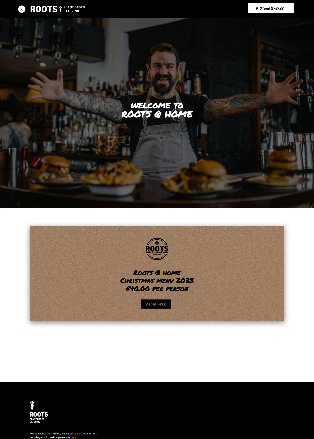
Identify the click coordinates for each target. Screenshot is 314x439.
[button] (271, 8)
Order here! (156, 304)
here (73, 437)
